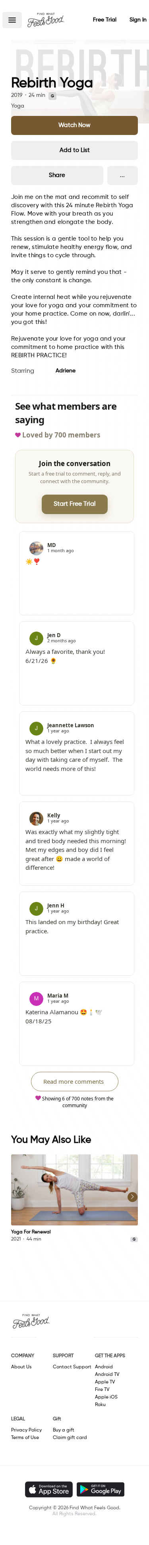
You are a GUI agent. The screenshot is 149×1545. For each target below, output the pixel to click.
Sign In (138, 20)
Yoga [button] (17, 106)
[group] (74, 1198)
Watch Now (74, 125)
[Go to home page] (46, 20)
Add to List (75, 150)
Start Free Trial (75, 504)
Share (57, 175)
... (122, 175)
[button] (12, 20)
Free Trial (104, 20)
